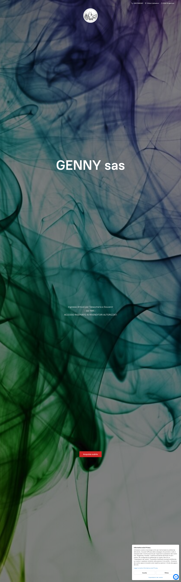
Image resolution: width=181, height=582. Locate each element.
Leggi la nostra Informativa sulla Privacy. (146, 568)
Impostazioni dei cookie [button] (155, 577)
